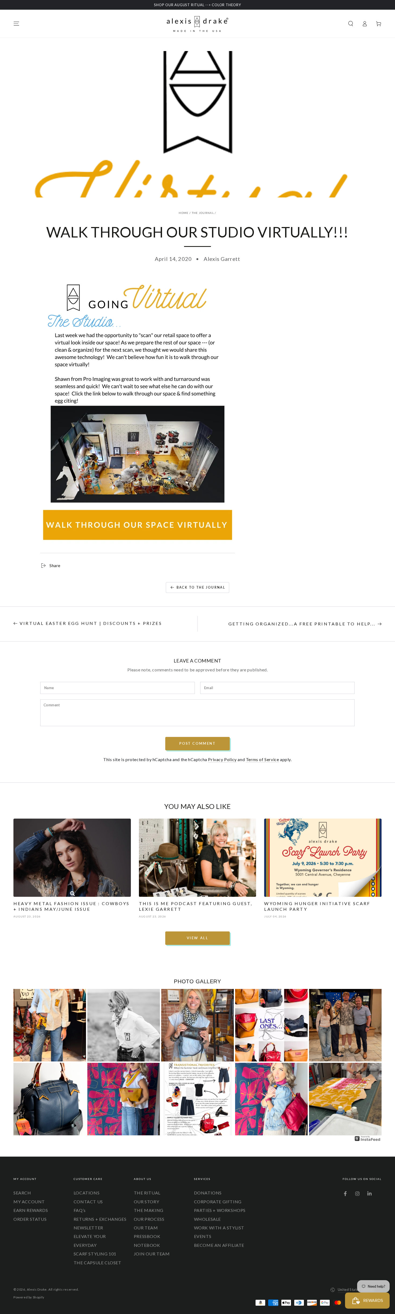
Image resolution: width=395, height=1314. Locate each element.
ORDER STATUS (29, 1219)
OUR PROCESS (149, 1219)
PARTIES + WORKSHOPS (220, 1210)
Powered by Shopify (28, 1297)
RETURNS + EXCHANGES (100, 1219)
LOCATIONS (86, 1192)
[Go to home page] (197, 23)
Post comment (197, 743)
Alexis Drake (37, 1289)
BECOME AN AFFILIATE (219, 1245)
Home (183, 212)
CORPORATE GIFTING (218, 1201)
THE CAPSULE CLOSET (97, 1262)
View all (198, 938)
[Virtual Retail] (137, 550)
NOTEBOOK (147, 1245)
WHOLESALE (207, 1219)
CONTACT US (88, 1201)
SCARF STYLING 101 (95, 1253)
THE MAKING (148, 1210)
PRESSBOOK (147, 1236)
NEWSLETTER (88, 1227)
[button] (351, 24)
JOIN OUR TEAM (152, 1253)
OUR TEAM (146, 1227)
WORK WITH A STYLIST (219, 1227)
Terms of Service (262, 759)
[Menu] (16, 24)
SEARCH (22, 1192)
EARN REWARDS (30, 1210)
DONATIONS (208, 1192)
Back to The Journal (201, 587)
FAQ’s (80, 1210)
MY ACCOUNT (29, 1201)
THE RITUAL (147, 1192)
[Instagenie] (368, 1140)
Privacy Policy (222, 759)
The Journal (203, 212)
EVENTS (202, 1236)
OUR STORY (146, 1201)
